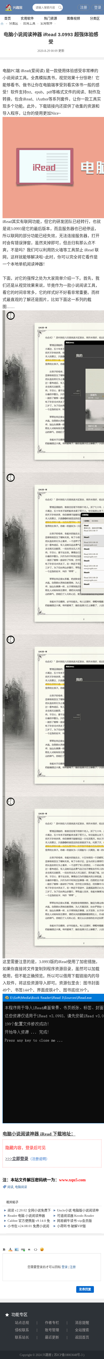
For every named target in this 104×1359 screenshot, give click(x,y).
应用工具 (29, 23)
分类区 (95, 18)
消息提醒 (82, 1323)
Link (22, 1249)
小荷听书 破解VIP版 (71, 1226)
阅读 (10, 1187)
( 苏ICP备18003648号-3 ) (68, 1355)
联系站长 (22, 1337)
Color (10, 1249)
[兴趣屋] (12, 8)
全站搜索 (82, 1330)
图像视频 (73, 18)
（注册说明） (38, 1159)
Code (35, 1249)
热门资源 (50, 18)
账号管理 (52, 1330)
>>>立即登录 (16, 1159)
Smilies (41, 1249)
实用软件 (27, 18)
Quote (29, 1249)
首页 (7, 18)
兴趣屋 (2, 23)
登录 (97, 7)
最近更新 (52, 1337)
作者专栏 (52, 1323)
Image (16, 1249)
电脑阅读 (21, 1187)
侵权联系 (22, 1330)
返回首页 (82, 1337)
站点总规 (22, 1323)
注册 (83, 7)
